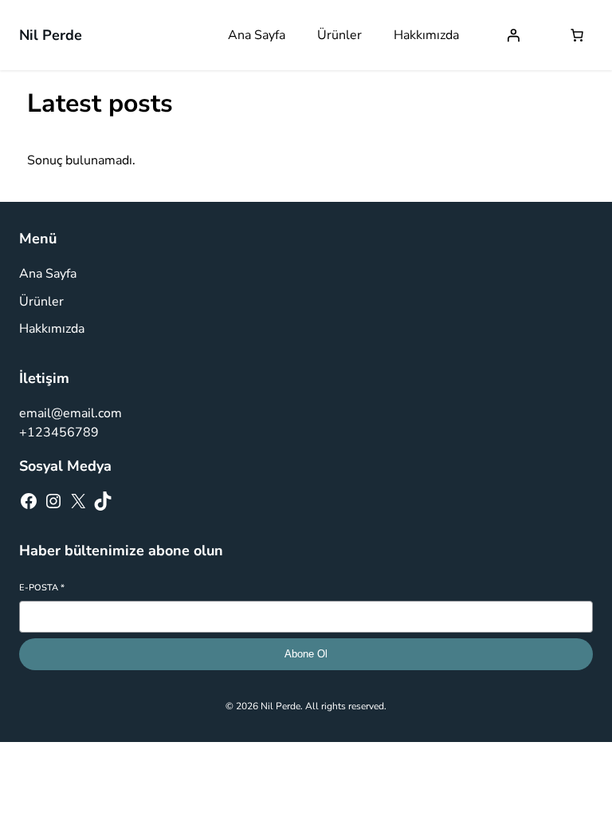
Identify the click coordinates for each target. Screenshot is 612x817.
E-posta (42, 588)
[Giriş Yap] (513, 35)
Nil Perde (50, 35)
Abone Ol (306, 654)
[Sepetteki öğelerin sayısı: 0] (577, 35)
